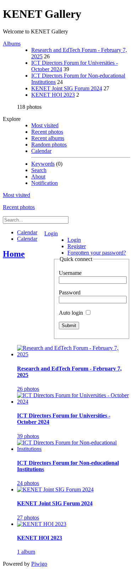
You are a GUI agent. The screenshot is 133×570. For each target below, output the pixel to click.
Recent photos (47, 132)
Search (38, 170)
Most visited (45, 125)
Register (76, 246)
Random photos (49, 145)
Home (14, 254)
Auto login (71, 313)
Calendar (41, 151)
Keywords (43, 164)
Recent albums (47, 138)
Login (51, 233)
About (38, 177)
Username (70, 273)
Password (70, 292)
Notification (44, 183)
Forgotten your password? (96, 253)
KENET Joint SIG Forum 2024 (66, 88)
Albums (12, 44)
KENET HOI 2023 (53, 95)
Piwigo (39, 564)
